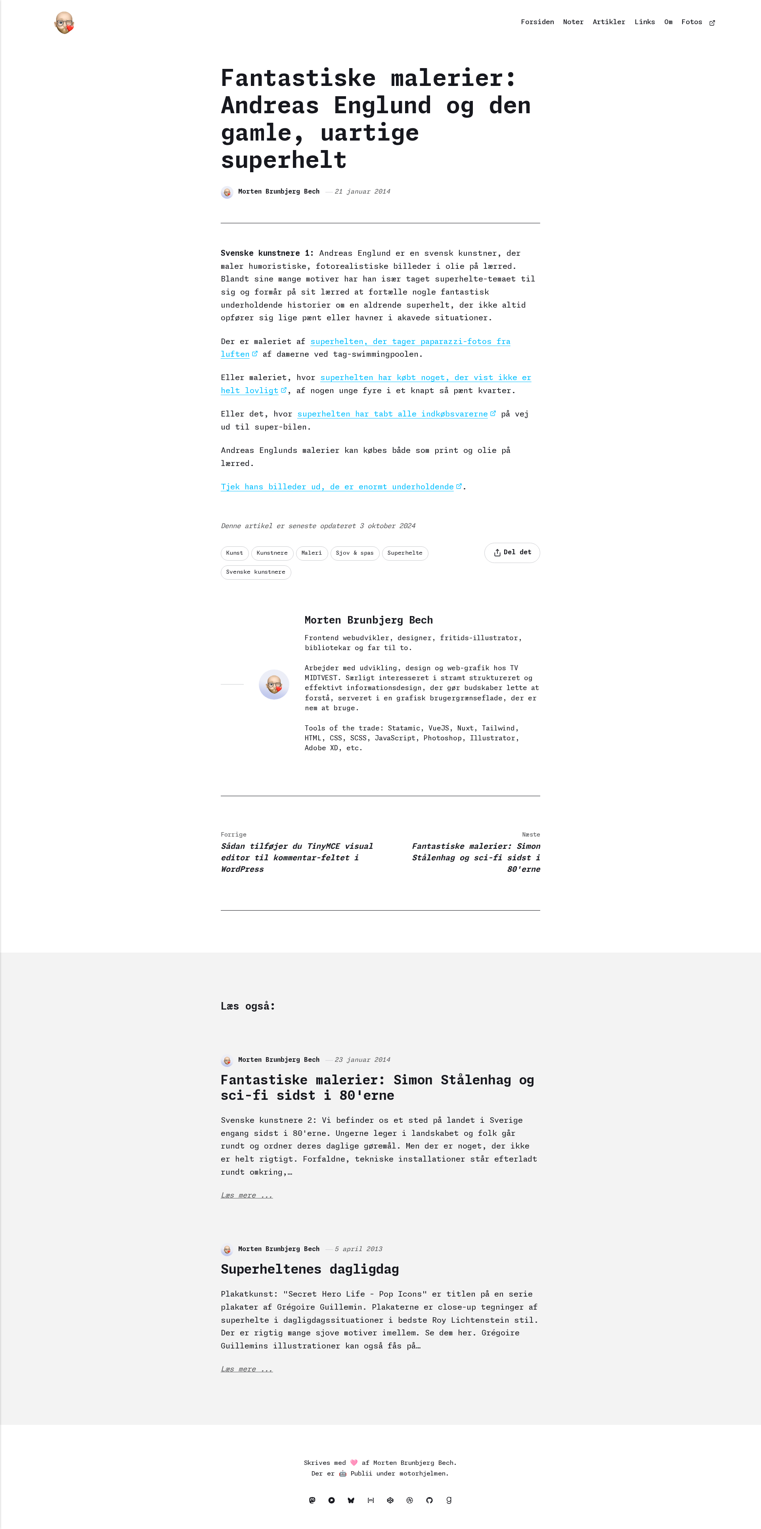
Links (645, 22)
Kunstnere (272, 553)
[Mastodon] (314, 1502)
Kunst (234, 553)
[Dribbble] (412, 1502)
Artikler (609, 22)
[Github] (431, 1502)
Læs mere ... (247, 1195)
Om (668, 22)
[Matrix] (372, 1502)
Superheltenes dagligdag (310, 1270)
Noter (573, 22)
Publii (362, 1474)
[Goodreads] (449, 1502)
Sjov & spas (355, 553)
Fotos (692, 22)
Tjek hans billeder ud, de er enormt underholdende (337, 487)
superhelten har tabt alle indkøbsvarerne (392, 414)
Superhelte (405, 553)
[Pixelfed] (333, 1502)
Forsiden (537, 22)
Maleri (312, 553)
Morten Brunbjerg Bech (278, 192)
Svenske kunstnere (255, 572)
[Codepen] (392, 1502)
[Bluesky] (353, 1502)
